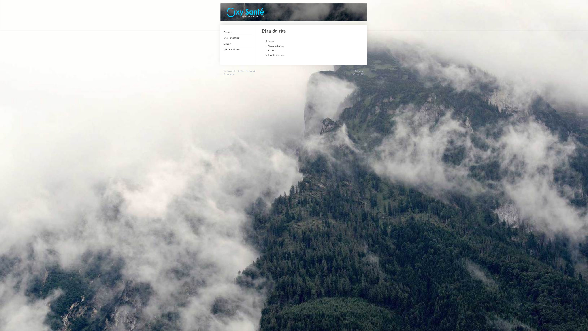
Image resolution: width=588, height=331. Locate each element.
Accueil (272, 41)
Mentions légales (276, 54)
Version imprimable (235, 71)
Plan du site (251, 71)
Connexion (359, 71)
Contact (272, 50)
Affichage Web (358, 74)
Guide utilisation (276, 45)
